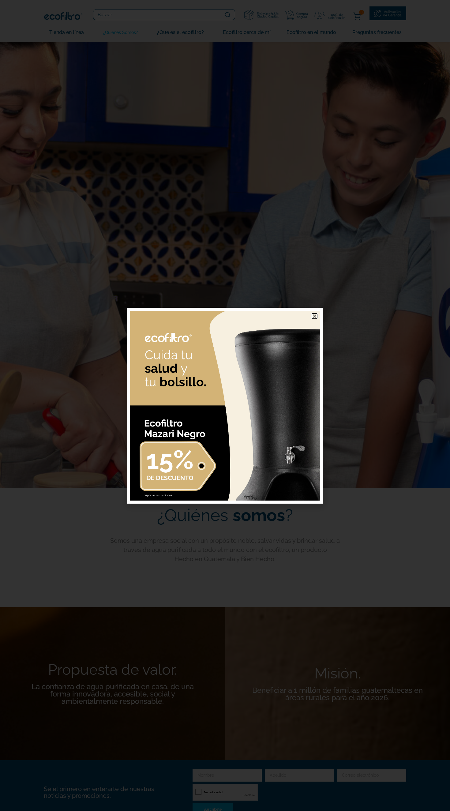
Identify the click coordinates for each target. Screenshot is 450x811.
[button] (314, 316)
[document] (225, 405)
